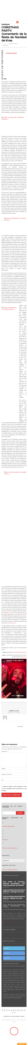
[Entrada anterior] (8, 705)
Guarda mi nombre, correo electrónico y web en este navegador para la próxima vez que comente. (14, 788)
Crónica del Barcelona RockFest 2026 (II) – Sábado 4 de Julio (14, 897)
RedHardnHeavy (14, 1011)
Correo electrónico (6, 774)
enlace (24, 657)
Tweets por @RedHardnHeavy (9, 869)
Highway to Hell (8, 612)
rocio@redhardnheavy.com (19, 652)
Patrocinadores (8, 826)
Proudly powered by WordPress (8, 1019)
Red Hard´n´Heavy (13, 43)
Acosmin (14, 1021)
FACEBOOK (6, 953)
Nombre (3, 768)
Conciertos (5, 45)
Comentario (4, 751)
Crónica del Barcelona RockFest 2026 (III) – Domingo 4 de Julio (14, 891)
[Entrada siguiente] (20, 705)
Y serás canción (11, 623)
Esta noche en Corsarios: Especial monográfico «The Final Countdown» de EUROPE (14, 883)
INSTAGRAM (7, 958)
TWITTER (6, 948)
